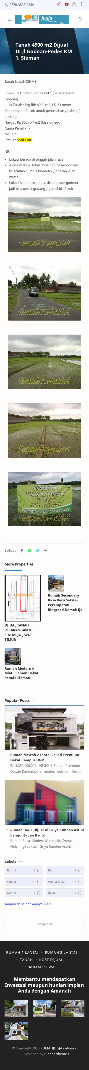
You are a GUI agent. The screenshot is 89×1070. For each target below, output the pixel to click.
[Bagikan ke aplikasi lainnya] (45, 551)
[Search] (79, 19)
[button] (59, 5)
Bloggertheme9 (56, 1053)
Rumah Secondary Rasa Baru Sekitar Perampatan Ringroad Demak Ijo (65, 602)
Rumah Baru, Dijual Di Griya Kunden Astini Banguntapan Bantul (47, 832)
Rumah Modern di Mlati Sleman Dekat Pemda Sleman (22, 673)
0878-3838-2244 (22, 5)
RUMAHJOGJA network (58, 1048)
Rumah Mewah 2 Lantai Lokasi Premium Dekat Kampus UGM (44, 757)
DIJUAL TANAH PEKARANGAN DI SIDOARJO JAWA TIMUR (19, 632)
